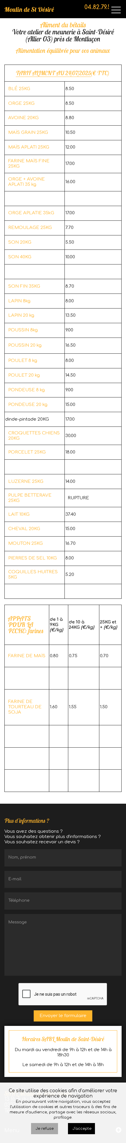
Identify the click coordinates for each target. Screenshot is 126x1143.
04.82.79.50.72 (103, 7)
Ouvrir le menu (116, 10)
